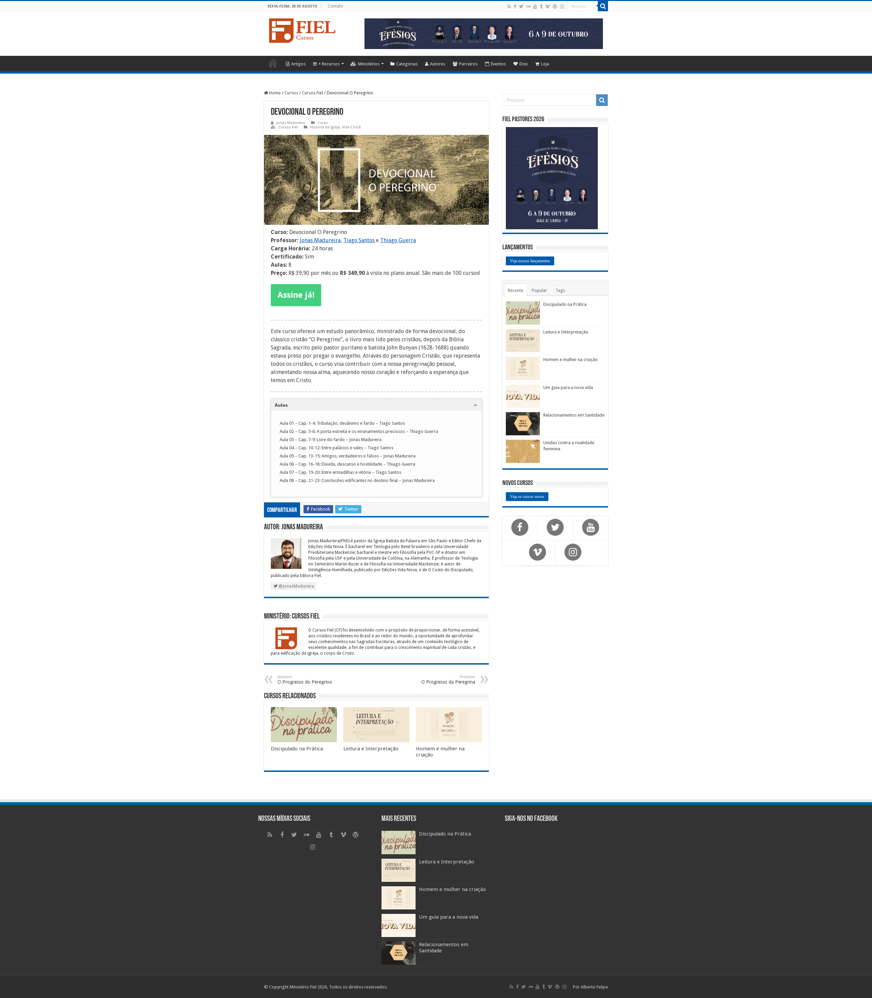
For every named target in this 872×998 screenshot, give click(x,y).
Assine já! (296, 295)
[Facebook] (515, 6)
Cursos (291, 92)
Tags (560, 290)
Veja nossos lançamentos (530, 261)
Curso (322, 123)
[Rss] (509, 6)
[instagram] (562, 6)
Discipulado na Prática (297, 749)
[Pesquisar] (603, 6)
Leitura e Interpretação (371, 749)
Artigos (298, 63)
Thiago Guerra (398, 240)
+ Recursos (329, 63)
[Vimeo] (547, 6)
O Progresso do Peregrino (305, 680)
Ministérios (368, 63)
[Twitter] (521, 6)
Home (273, 63)
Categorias (407, 63)
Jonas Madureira (290, 123)
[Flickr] (528, 6)
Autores (437, 63)
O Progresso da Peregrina (448, 680)
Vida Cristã (351, 127)
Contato (335, 6)
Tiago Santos (359, 240)
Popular (539, 290)
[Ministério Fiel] (303, 29)
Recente (515, 290)
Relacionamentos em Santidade (574, 415)
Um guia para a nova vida (568, 387)
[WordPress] (555, 6)
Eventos (498, 63)
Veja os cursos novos (527, 496)
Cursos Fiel (312, 92)
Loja (545, 63)
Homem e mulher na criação (570, 359)
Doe (523, 63)
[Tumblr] (541, 6)
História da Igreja (325, 127)
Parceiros (468, 63)
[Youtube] (535, 6)
